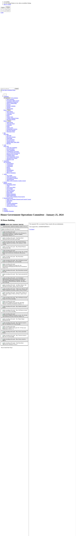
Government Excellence (12, 178)
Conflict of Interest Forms (13, 118)
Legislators (6, 96)
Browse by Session (11, 137)
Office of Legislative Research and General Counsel (19, 199)
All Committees (7, 162)
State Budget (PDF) (11, 184)
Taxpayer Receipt (11, 190)
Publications (9, 200)
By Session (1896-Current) (13, 100)
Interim (8, 167)
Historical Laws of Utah (12, 154)
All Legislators (7, 98)
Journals (8, 107)
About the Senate (11, 123)
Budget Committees (11, 194)
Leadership (9, 114)
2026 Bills (9, 135)
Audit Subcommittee (11, 176)
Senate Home (10, 122)
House (5, 110)
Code (5, 145)
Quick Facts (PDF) (11, 187)
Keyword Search (10, 139)
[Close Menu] (5, 94)
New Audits (9, 175)
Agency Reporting (11, 204)
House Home (10, 111)
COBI (8, 186)
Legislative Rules (11, 155)
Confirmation (10, 166)
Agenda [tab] (7, 224)
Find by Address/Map (12, 103)
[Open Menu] (1, 91)
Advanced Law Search (12, 158)
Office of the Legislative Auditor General (16, 180)
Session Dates (10, 108)
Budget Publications (11, 195)
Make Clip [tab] (21, 224)
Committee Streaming (9, 211)
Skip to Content (7, 4)
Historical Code (10, 159)
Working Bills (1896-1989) (13, 142)
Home (5, 208)
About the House (11, 112)
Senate (5, 121)
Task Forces (9, 171)
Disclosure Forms (11, 131)
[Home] (38, 90)
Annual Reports (10, 179)
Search (2, 7)
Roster (8, 115)
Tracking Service (10, 141)
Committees (6, 160)
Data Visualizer (10, 191)
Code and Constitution (12, 147)
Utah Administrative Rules (13, 157)
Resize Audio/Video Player (6, 347)
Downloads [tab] (15, 224)
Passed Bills (9, 138)
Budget (5, 182)
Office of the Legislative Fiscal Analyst (16, 196)
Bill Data (9, 143)
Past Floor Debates (11, 119)
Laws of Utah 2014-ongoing (13, 153)
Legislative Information (12, 203)
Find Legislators (10, 99)
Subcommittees (10, 170)
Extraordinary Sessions (12, 129)
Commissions (10, 164)
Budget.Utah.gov (8, 183)
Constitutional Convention (13, 151)
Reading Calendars (11, 106)
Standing (9, 168)
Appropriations (10, 163)
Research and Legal (8, 198)
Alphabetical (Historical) (12, 102)
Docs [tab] (11, 224)
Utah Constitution (11, 150)
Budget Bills (9, 192)
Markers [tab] (3, 224)
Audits (5, 174)
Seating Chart (10, 116)
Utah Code (6, 146)
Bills (5, 133)
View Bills (6, 134)
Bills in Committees (11, 172)
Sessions (9, 104)
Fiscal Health (10, 188)
